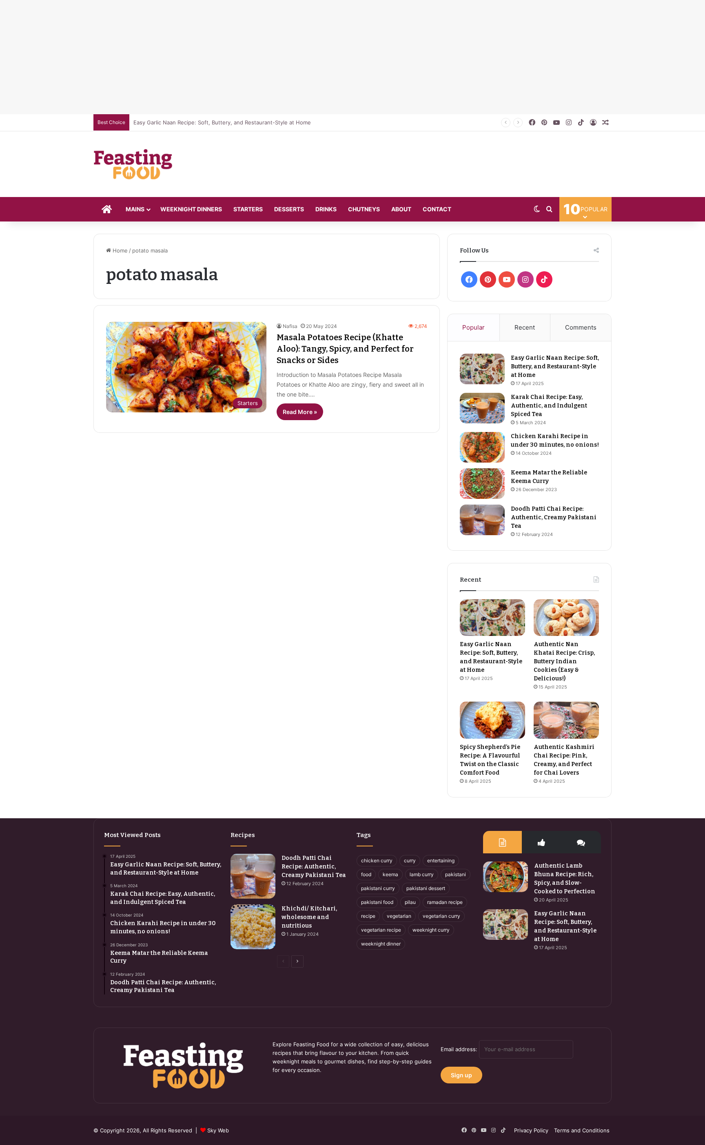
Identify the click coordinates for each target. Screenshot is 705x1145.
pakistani (455, 874)
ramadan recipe (445, 902)
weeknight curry (431, 930)
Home (119, 250)
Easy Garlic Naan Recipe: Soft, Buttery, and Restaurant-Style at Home (222, 122)
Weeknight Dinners (191, 209)
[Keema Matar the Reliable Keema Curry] (482, 483)
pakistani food (377, 902)
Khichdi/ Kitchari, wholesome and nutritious (309, 917)
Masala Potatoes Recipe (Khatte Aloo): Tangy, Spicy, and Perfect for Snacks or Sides (345, 348)
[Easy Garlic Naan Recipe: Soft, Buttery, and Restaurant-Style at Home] (482, 369)
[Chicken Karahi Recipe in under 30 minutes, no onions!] (482, 447)
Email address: (460, 1049)
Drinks (326, 209)
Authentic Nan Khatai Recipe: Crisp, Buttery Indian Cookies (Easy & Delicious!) (564, 661)
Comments (580, 327)
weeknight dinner (381, 944)
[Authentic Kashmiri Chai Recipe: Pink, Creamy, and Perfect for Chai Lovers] (566, 720)
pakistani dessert (425, 888)
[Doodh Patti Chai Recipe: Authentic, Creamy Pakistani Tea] (482, 520)
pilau (410, 902)
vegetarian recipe (381, 930)
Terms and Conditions (582, 1130)
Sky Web (218, 1130)
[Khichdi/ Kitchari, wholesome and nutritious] (253, 926)
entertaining (440, 860)
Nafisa (290, 326)
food (366, 874)
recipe (368, 916)
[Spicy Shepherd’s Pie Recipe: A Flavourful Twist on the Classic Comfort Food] (492, 720)
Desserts (289, 209)
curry (410, 860)
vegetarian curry (441, 916)
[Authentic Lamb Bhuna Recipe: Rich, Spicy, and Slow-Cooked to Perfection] (505, 877)
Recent (524, 327)
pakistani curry (378, 888)
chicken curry (376, 860)
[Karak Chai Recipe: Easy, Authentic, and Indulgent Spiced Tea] (482, 408)
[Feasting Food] (133, 164)
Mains (135, 209)
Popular (473, 327)
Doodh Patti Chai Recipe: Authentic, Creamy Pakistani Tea (553, 517)
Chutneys (364, 209)
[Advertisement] (245, 57)
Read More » (300, 411)
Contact (437, 209)
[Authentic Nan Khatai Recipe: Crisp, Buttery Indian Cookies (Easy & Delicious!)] (566, 617)
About (401, 209)
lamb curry (422, 874)
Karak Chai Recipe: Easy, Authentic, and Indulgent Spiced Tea (549, 406)
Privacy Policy (531, 1130)
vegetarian (399, 916)
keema (390, 874)
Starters (248, 209)
